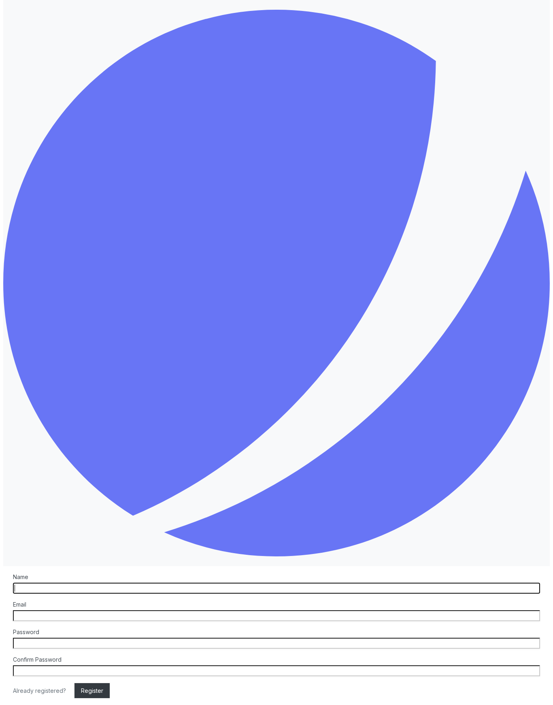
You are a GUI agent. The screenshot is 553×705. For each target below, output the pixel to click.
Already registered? (40, 690)
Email (19, 604)
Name (20, 576)
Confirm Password (37, 659)
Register (92, 690)
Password (26, 631)
